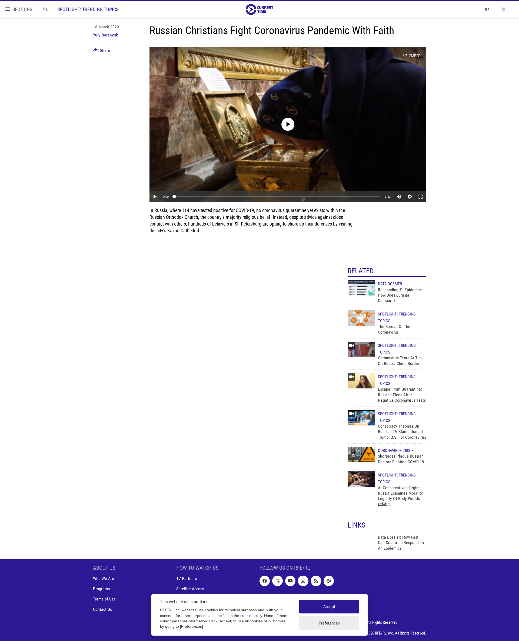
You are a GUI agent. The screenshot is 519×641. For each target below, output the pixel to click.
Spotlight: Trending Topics (87, 9)
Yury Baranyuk (105, 35)
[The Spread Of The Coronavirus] (361, 318)
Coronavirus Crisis (396, 450)
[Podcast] (329, 581)
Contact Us (102, 609)
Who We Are (103, 578)
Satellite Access (190, 589)
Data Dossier (390, 283)
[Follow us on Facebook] (265, 581)
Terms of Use (104, 599)
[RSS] (316, 581)
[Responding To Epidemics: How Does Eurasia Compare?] (361, 288)
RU (502, 9)
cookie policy (251, 616)
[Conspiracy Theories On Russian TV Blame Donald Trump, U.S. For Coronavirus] (361, 417)
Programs (101, 589)
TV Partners (186, 578)
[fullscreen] (420, 196)
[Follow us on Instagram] (303, 581)
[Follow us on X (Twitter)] (277, 581)
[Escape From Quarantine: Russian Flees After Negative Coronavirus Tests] (361, 380)
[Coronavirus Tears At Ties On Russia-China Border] (361, 349)
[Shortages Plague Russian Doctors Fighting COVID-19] (361, 454)
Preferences (329, 623)
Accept (329, 606)
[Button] (101, 52)
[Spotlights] (487, 9)
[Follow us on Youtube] (290, 581)
